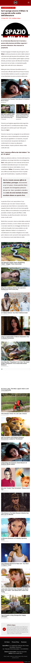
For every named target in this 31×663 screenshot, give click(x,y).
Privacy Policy (15, 642)
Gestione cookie (27, 661)
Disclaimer (24, 642)
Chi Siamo (7, 642)
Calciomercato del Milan (8, 7)
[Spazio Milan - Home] (15, 2)
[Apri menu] (28, 2)
